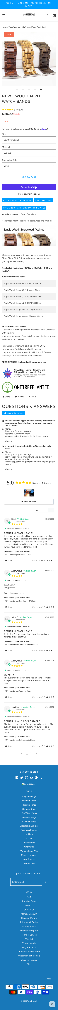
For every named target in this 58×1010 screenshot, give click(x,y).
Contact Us (29, 909)
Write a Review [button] (30, 501)
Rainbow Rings (29, 821)
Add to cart (29, 177)
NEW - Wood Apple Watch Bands (17, 551)
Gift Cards (29, 846)
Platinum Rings (29, 805)
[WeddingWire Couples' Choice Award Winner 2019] (29, 784)
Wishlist (29, 939)
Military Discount (29, 914)
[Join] (46, 882)
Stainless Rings (29, 817)
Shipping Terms (43, 200)
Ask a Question (12, 200)
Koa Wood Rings (29, 813)
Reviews (28, 200)
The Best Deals (29, 863)
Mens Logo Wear (29, 855)
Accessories (29, 842)
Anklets (29, 834)
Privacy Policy (29, 926)
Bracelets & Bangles (29, 825)
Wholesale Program (29, 930)
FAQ (29, 897)
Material (6, 147)
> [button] (36, 753)
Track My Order (29, 901)
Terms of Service (29, 934)
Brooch (29, 838)
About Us (29, 905)
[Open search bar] (47, 15)
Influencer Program (29, 960)
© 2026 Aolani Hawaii (29, 1001)
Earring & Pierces (29, 830)
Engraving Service (34, 208)
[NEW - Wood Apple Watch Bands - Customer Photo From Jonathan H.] (29, 492)
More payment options (29, 194)
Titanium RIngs (29, 800)
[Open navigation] (3, 15)
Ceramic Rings (29, 809)
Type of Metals (29, 943)
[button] (29, 59)
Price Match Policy (29, 922)
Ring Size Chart (12, 208)
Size (4, 134)
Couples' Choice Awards (29, 951)
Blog (29, 964)
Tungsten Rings (29, 796)
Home (4, 27)
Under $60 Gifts (29, 859)
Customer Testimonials (29, 955)
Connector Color (10, 160)
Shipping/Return (29, 918)
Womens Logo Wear (29, 851)
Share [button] (9, 561)
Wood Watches (14, 27)
